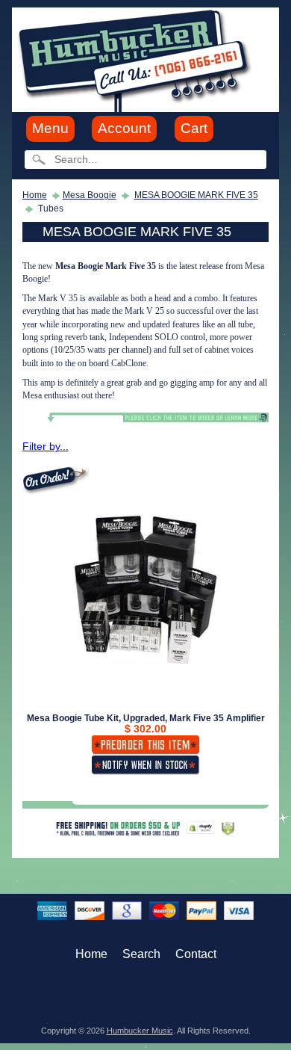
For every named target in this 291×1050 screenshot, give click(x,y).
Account (124, 128)
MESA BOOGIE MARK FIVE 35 (196, 195)
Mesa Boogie (89, 195)
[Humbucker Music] (137, 58)
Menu (50, 128)
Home (34, 195)
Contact (195, 954)
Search (141, 954)
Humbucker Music (140, 1030)
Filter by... (45, 446)
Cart (194, 128)
